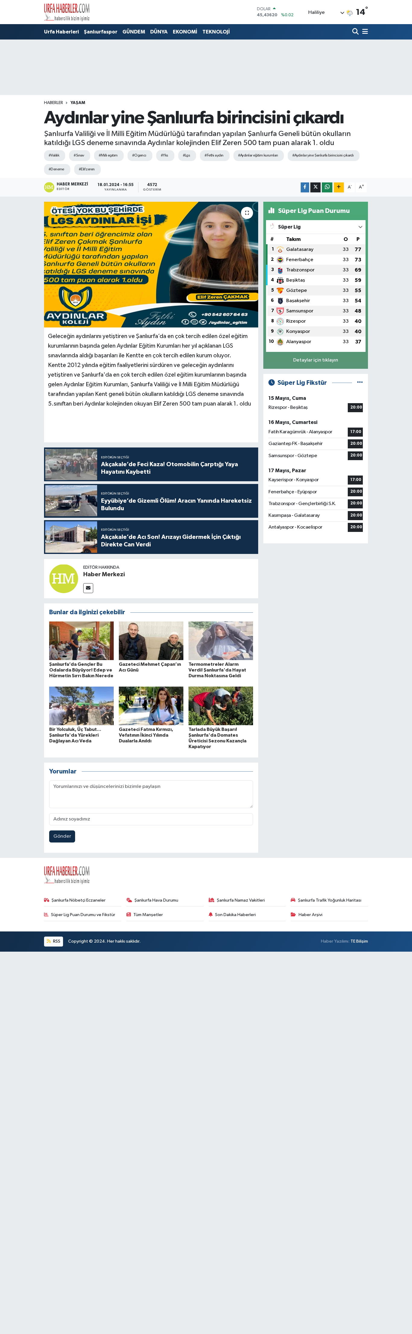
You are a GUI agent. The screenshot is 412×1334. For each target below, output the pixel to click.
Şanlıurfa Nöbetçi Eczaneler (79, 900)
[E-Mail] (88, 588)
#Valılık (54, 155)
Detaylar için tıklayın (315, 360)
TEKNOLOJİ (216, 31)
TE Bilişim (359, 941)
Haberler (53, 103)
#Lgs (186, 155)
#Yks (164, 155)
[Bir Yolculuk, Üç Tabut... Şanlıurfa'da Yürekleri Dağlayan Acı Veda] (81, 705)
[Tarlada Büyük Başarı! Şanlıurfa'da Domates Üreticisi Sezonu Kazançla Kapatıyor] (221, 705)
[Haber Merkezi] (63, 578)
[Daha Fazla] (339, 187)
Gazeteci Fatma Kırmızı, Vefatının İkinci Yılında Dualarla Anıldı (146, 735)
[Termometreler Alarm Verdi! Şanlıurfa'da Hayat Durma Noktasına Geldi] (221, 640)
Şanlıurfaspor (100, 31)
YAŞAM (78, 103)
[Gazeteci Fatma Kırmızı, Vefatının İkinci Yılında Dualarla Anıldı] (151, 705)
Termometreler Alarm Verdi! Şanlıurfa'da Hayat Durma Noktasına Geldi (217, 670)
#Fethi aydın (213, 155)
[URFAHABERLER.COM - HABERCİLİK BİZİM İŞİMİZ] (66, 12)
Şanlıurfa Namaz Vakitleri (241, 900)
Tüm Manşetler (148, 914)
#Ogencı (139, 155)
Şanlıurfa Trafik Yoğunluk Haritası (329, 900)
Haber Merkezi (104, 574)
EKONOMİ (185, 31)
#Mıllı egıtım (108, 155)
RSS (56, 941)
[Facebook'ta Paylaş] (305, 187)
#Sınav (79, 155)
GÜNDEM (133, 31)
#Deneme (56, 169)
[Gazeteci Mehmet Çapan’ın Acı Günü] (151, 640)
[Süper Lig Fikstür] (360, 382)
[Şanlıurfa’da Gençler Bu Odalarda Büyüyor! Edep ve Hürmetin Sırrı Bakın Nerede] (81, 640)
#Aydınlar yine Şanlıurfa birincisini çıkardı (322, 155)
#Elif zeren (87, 169)
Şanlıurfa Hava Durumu (156, 900)
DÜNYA (159, 31)
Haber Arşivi (310, 914)
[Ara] (356, 32)
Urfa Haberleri (61, 31)
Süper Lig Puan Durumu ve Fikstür (83, 914)
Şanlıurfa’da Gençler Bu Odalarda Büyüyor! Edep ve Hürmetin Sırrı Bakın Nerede (81, 670)
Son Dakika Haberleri (235, 914)
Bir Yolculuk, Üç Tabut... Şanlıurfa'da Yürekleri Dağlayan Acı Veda (75, 735)
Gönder (62, 836)
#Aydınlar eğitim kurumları (258, 155)
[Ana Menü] (364, 32)
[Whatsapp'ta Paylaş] (327, 187)
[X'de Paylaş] (315, 187)
